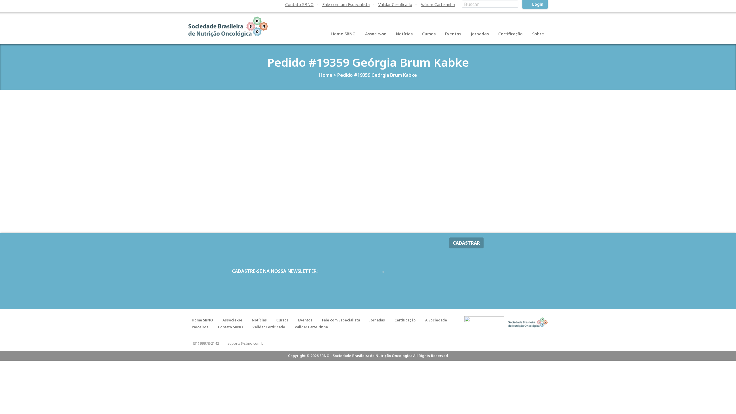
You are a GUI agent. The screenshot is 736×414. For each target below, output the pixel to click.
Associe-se (375, 34)
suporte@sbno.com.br (246, 343)
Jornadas (480, 34)
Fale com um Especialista (346, 4)
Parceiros (200, 327)
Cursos (429, 34)
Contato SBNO (299, 4)
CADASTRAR (466, 243)
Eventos (453, 34)
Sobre (538, 34)
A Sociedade (436, 320)
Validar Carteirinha (438, 4)
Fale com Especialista (341, 320)
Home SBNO (343, 34)
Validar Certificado (395, 4)
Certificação (510, 34)
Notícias (404, 34)
